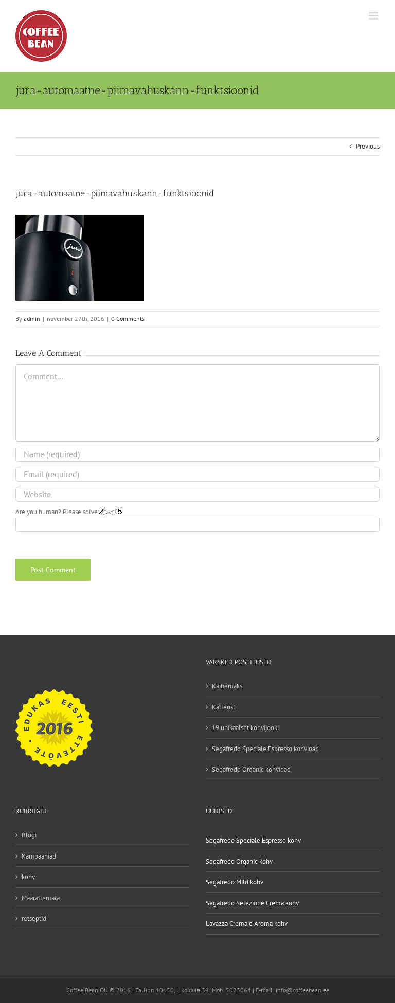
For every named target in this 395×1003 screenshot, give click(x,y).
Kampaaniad (39, 856)
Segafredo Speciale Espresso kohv (253, 840)
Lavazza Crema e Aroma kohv (247, 923)
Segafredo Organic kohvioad (251, 769)
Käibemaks (227, 686)
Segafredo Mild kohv (234, 882)
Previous (368, 146)
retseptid (34, 918)
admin (32, 318)
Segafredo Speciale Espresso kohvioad (265, 748)
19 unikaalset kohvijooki (245, 727)
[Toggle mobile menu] (374, 15)
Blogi (29, 835)
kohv (28, 876)
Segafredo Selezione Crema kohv (252, 903)
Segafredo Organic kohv (239, 861)
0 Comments (128, 318)
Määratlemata (41, 897)
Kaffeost (223, 707)
